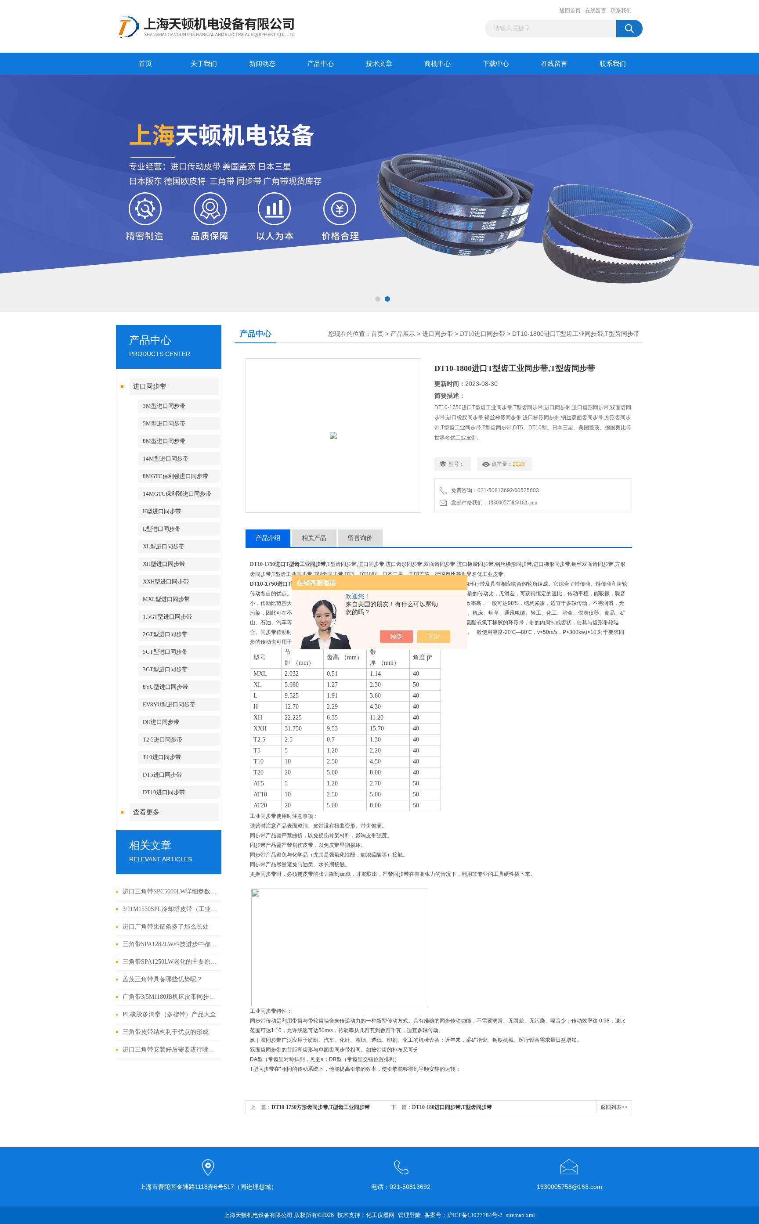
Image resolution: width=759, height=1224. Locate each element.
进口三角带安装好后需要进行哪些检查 (170, 1049)
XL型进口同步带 (163, 546)
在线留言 (595, 10)
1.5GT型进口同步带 (167, 616)
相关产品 (314, 538)
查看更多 (146, 812)
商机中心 (437, 63)
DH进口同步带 (161, 722)
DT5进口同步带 (162, 774)
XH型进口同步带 (164, 564)
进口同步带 (149, 386)
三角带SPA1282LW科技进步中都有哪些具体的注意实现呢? (170, 944)
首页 (145, 63)
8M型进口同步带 (164, 441)
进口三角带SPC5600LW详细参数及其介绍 (170, 891)
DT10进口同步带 (164, 792)
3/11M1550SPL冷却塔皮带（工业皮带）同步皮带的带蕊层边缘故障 (170, 909)
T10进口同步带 (162, 757)
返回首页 (570, 10)
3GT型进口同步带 (165, 669)
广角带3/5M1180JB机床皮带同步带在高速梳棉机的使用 (170, 997)
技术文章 (379, 63)
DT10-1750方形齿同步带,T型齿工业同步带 (320, 1107)
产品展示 (402, 334)
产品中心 (320, 63)
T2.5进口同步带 (162, 739)
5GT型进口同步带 (165, 651)
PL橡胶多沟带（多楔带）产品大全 (169, 1014)
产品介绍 (268, 538)
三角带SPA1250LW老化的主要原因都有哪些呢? (170, 961)
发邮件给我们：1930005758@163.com (492, 503)
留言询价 (360, 538)
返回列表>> (614, 1107)
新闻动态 (262, 63)
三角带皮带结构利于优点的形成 (166, 1032)
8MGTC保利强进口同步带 (175, 476)
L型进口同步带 (162, 529)
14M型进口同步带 (165, 458)
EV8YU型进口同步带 (169, 704)
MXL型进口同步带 (166, 599)
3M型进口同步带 (164, 406)
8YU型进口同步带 (165, 687)
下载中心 (496, 63)
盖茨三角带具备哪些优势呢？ (162, 979)
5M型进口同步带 (164, 423)
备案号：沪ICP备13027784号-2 (463, 1215)
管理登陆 (409, 1215)
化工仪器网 (380, 1215)
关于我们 (204, 63)
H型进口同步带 (162, 511)
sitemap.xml (520, 1215)
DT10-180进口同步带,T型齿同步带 (452, 1107)
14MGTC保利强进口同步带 (177, 493)
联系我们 (621, 10)
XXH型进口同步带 (166, 581)
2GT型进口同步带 (165, 634)
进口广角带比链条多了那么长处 (166, 926)
